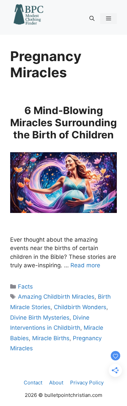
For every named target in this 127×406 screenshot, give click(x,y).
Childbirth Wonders (80, 307)
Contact (33, 382)
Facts (25, 286)
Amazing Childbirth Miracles (56, 296)
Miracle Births (50, 338)
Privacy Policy (87, 382)
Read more (85, 265)
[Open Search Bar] (91, 18)
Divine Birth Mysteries (39, 317)
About (56, 382)
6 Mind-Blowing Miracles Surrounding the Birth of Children (63, 122)
